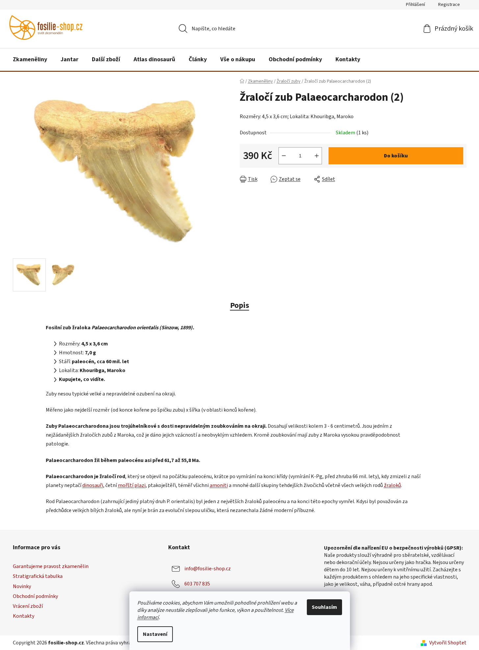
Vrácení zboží (28, 606)
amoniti (219, 485)
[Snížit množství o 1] (284, 156)
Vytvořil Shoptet (447, 642)
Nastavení (155, 634)
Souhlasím (324, 607)
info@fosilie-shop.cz (207, 568)
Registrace (449, 4)
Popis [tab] (239, 305)
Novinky (22, 586)
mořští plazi (132, 485)
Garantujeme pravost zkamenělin (51, 566)
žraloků (392, 485)
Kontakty (23, 616)
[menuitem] (30, 59)
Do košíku (396, 155)
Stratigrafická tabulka (38, 576)
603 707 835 (197, 583)
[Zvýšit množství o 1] (317, 156)
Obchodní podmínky (35, 596)
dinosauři (92, 485)
